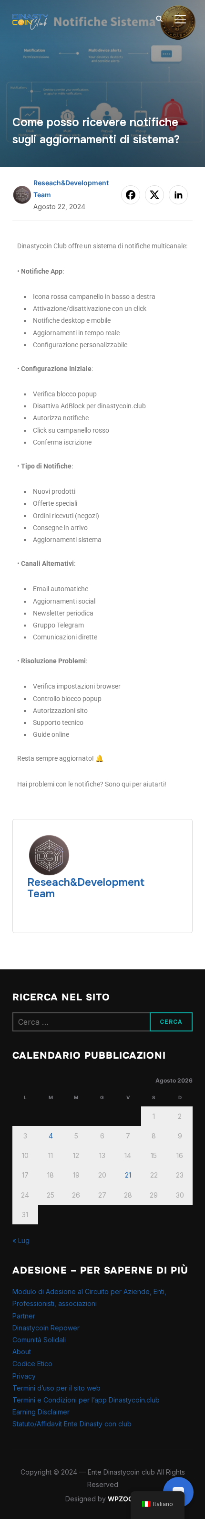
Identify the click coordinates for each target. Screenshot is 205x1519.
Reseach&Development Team (85, 888)
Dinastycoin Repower (46, 1328)
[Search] (159, 18)
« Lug (21, 1240)
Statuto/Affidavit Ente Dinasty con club (72, 1424)
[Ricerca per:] (102, 1022)
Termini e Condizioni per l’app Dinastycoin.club (86, 1400)
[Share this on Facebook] (130, 194)
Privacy (24, 1376)
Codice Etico (32, 1364)
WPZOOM (124, 1499)
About (21, 1352)
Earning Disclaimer (41, 1412)
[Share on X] (154, 194)
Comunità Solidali (39, 1340)
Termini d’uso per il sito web (56, 1388)
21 (128, 1175)
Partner (23, 1316)
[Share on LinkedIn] (178, 194)
